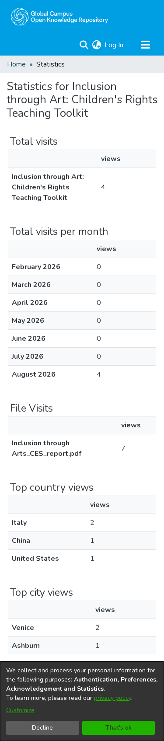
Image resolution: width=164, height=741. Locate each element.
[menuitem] (96, 45)
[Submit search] (83, 45)
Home (16, 64)
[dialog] (82, 701)
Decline (42, 728)
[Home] (59, 16)
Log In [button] (114, 45)
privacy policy (112, 698)
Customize (20, 710)
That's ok (118, 728)
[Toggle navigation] (145, 45)
